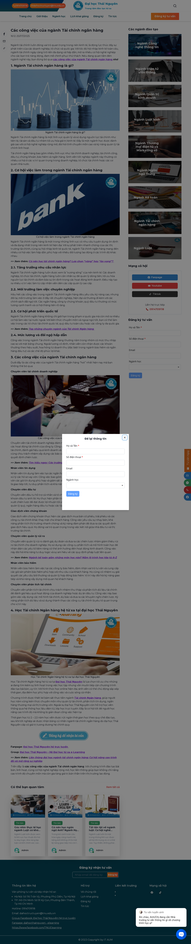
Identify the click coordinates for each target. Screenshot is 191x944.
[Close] (124, 437)
